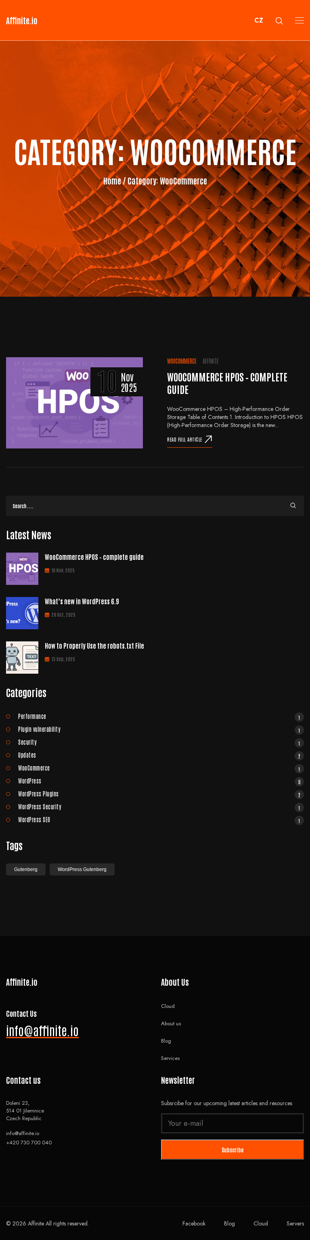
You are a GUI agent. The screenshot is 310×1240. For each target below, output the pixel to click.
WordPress (159, 780)
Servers (295, 1223)
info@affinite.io (42, 1030)
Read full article (184, 439)
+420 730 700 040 (29, 1142)
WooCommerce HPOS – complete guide (94, 557)
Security (159, 742)
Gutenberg (26, 869)
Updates (159, 754)
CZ (258, 20)
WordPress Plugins (159, 793)
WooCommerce (182, 360)
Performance (159, 716)
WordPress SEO (159, 819)
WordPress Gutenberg (82, 869)
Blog (166, 1041)
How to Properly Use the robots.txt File (94, 645)
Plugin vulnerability (159, 729)
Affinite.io (22, 20)
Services (170, 1058)
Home (113, 180)
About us (171, 1023)
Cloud (168, 1006)
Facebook (193, 1223)
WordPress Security (159, 806)
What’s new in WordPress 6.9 (82, 601)
